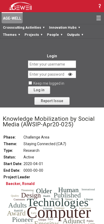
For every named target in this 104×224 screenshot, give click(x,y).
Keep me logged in (48, 83)
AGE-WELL (12, 18)
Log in (39, 90)
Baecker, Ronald (20, 184)
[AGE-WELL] (20, 5)
